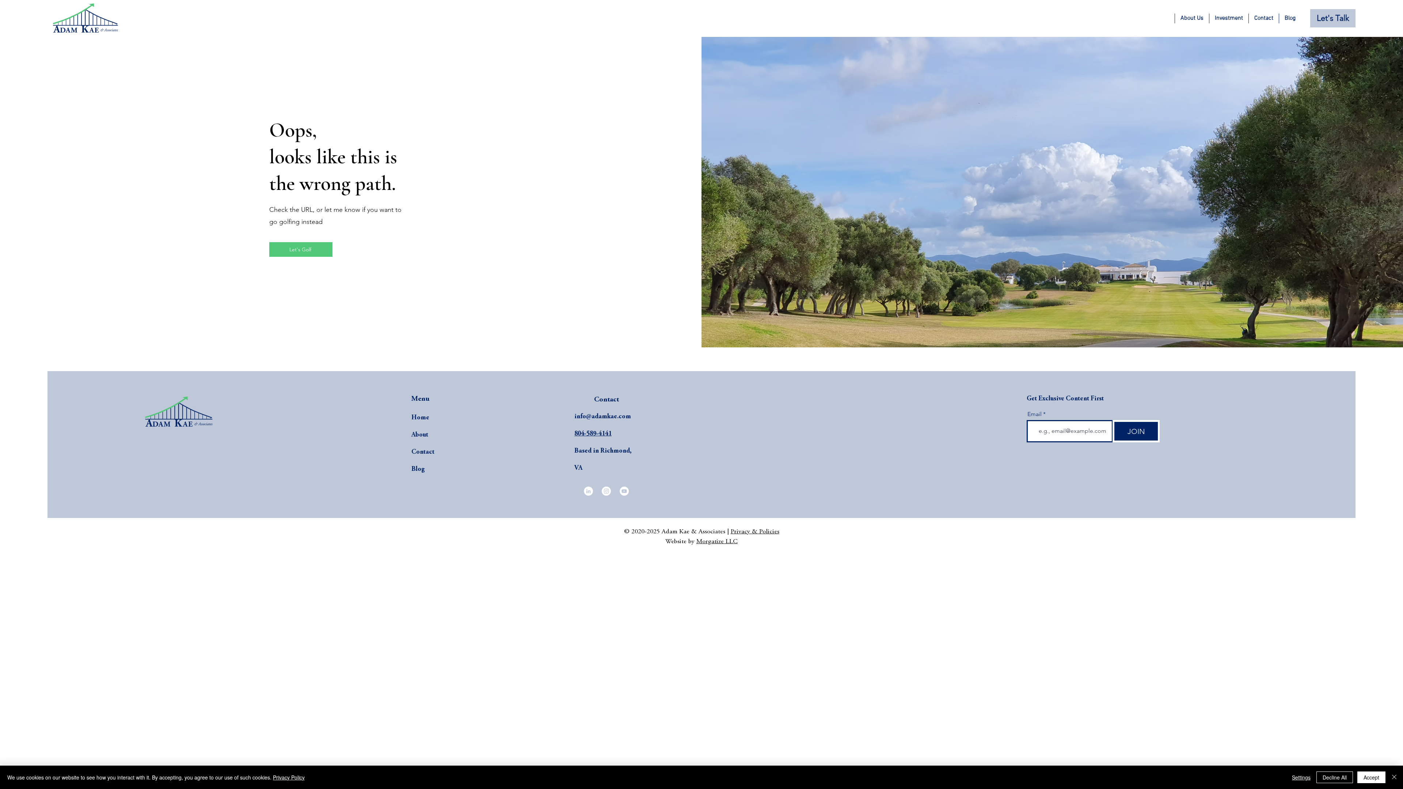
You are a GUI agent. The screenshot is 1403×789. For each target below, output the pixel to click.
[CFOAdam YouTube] (624, 491)
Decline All (1335, 777)
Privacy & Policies (755, 532)
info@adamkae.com (602, 416)
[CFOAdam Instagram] (606, 491)
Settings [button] (1301, 777)
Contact (422, 452)
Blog (418, 469)
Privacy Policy (289, 777)
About (419, 435)
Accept (1371, 777)
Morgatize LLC (717, 541)
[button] (1192, 18)
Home (420, 418)
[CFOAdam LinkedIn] (588, 491)
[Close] (1394, 777)
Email (1034, 414)
